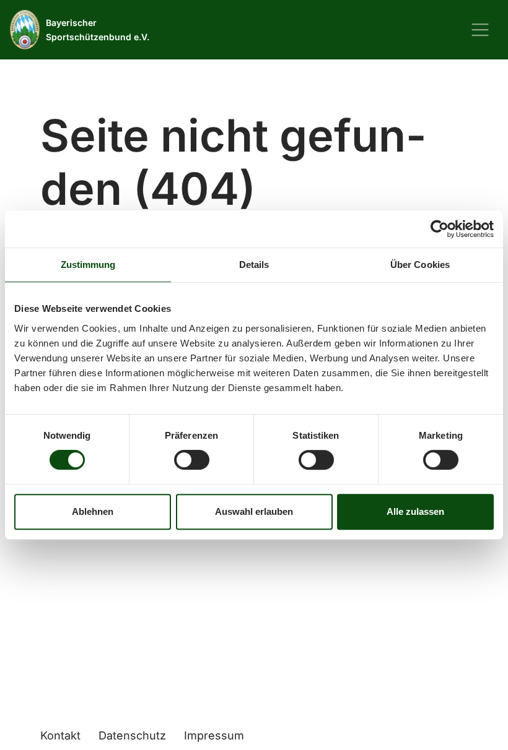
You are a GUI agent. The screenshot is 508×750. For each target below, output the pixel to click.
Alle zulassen (415, 511)
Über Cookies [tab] (420, 264)
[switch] (191, 460)
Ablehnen (92, 511)
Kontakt (60, 735)
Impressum (214, 735)
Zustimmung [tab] (88, 264)
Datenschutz (132, 735)
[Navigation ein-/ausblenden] (480, 30)
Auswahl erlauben (254, 511)
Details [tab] (254, 264)
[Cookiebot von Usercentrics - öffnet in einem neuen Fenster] (439, 229)
